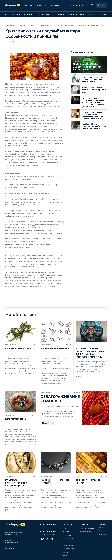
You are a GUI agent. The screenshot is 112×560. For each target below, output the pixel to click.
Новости (82, 5)
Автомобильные (76, 14)
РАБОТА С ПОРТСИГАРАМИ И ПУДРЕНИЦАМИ (16, 482)
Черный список (85, 531)
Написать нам (47, 539)
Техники (66, 555)
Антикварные (46, 14)
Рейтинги (38, 5)
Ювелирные (30, 14)
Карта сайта (9, 548)
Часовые (16, 14)
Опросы (48, 5)
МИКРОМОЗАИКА (15, 419)
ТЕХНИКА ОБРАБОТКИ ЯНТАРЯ (89, 481)
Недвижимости (68, 548)
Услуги (101, 527)
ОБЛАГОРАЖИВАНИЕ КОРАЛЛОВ (60, 398)
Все (7, 14)
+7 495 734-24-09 (47, 524)
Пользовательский (87, 528)
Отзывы (73, 5)
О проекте (103, 531)
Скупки (65, 552)
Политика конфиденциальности (13, 541)
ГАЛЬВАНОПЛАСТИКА (18, 348)
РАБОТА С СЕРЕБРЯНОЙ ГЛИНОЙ (55, 481)
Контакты (102, 534)
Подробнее (47, 423)
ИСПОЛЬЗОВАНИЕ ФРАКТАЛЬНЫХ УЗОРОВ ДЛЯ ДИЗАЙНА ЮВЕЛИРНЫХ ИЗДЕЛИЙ (90, 353)
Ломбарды (27, 5)
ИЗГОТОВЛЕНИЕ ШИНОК (55, 348)
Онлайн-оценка (60, 5)
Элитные (60, 14)
